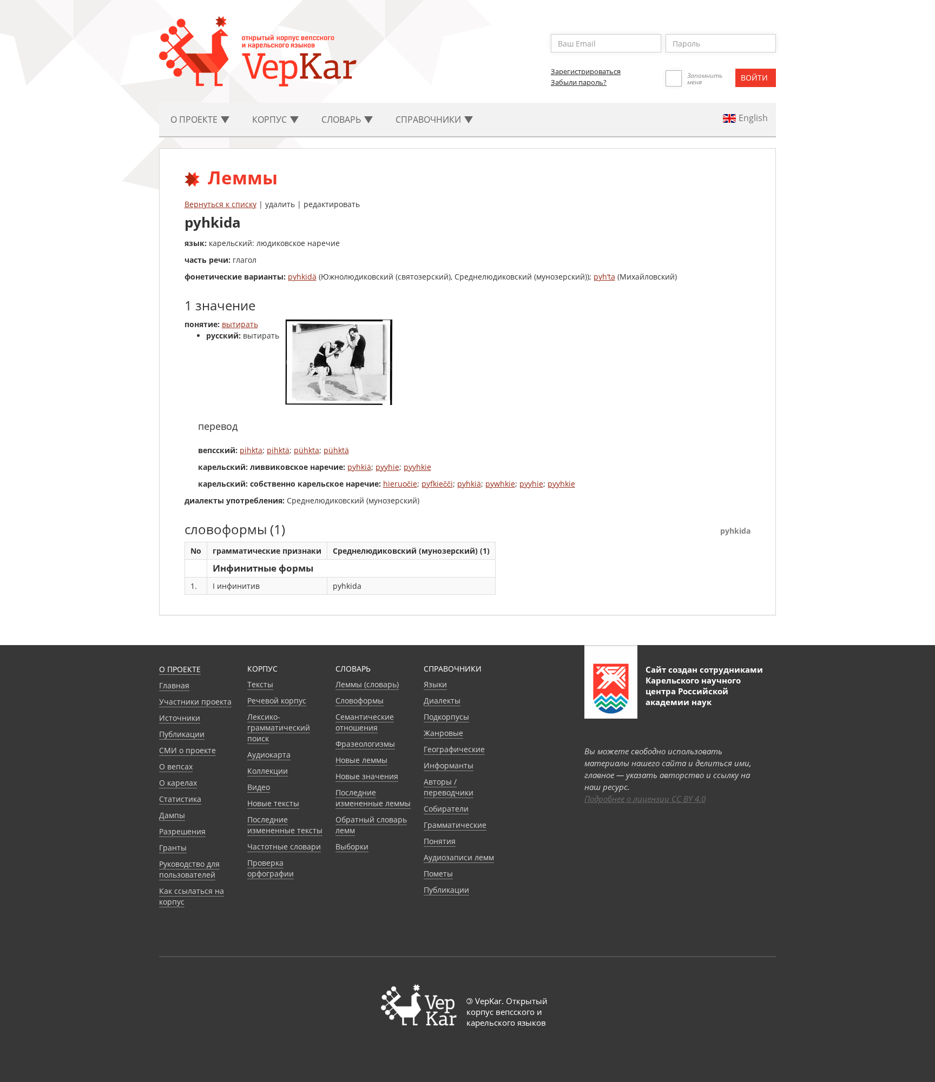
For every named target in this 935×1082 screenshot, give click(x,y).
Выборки (351, 846)
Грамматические (455, 825)
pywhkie (500, 484)
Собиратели (446, 809)
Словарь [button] (342, 119)
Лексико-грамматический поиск (278, 728)
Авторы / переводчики (448, 787)
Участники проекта (195, 701)
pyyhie (387, 467)
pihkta (251, 450)
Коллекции (267, 771)
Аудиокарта (269, 754)
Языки (435, 684)
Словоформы (359, 700)
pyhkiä (359, 467)
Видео (258, 787)
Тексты (260, 684)
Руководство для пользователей (189, 869)
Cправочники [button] (429, 119)
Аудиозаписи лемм (459, 857)
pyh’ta (604, 276)
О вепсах (176, 766)
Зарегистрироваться (586, 71)
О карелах (178, 783)
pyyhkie (417, 467)
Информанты (448, 765)
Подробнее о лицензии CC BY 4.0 (645, 798)
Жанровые (443, 733)
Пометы (438, 873)
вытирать (240, 324)
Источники (179, 718)
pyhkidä (302, 276)
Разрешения (182, 831)
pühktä (336, 450)
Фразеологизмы (365, 744)
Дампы (172, 815)
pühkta (306, 450)
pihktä (278, 450)
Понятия (440, 841)
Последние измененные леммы (373, 797)
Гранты (173, 847)
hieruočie (400, 484)
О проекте (180, 669)
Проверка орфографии (270, 868)
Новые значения (366, 776)
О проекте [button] (195, 119)
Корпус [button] (270, 119)
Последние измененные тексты (284, 824)
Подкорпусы (446, 717)
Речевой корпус (276, 700)
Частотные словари (284, 846)
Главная (174, 685)
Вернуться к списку (220, 204)
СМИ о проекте (187, 750)
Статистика (180, 799)
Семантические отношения (364, 722)
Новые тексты (273, 803)
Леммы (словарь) (367, 684)
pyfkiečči (437, 484)
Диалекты (442, 700)
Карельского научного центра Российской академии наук (693, 691)
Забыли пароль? (579, 82)
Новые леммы (361, 760)
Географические (454, 749)
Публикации (182, 734)
